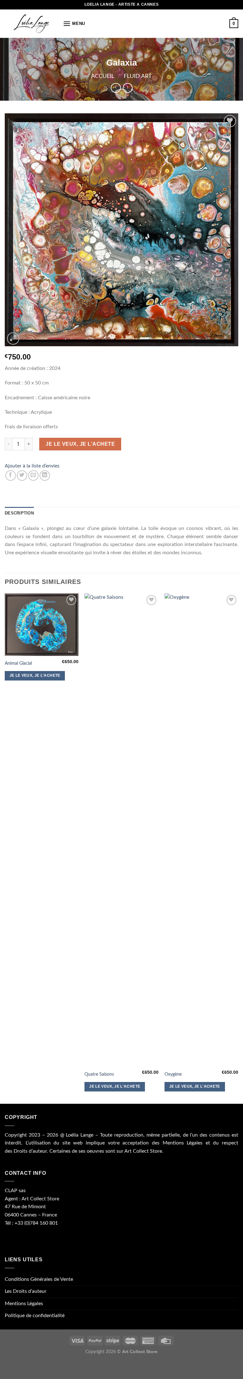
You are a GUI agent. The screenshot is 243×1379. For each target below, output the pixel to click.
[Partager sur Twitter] (22, 475)
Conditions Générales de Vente (39, 1279)
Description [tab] (19, 513)
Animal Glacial (18, 663)
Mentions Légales (183, 1142)
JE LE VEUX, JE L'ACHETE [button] (34, 675)
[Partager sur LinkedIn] (45, 475)
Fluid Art (138, 76)
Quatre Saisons (99, 1074)
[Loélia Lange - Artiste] (31, 23)
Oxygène (173, 1074)
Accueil (102, 76)
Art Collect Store (143, 1151)
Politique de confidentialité (35, 1315)
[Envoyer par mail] (33, 475)
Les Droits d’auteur (26, 1291)
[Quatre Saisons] (121, 830)
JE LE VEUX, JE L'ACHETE (80, 444)
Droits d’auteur (30, 1151)
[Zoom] (13, 338)
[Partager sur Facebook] (10, 475)
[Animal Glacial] (41, 624)
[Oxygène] (201, 830)
